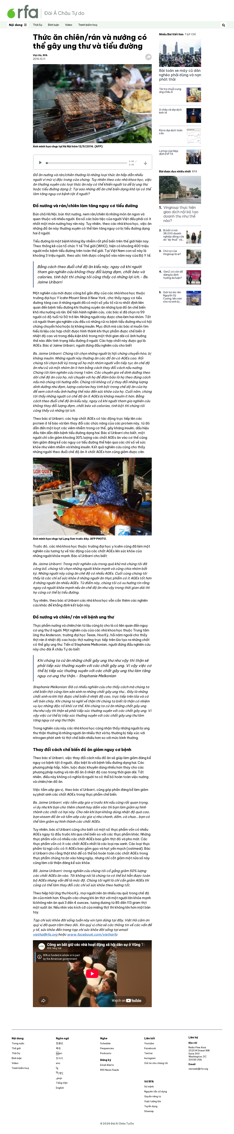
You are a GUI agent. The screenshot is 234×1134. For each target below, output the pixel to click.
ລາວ (58, 1063)
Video (68, 25)
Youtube (149, 1043)
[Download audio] (145, 163)
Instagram (150, 1058)
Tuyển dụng (150, 1106)
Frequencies (107, 1048)
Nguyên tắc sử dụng (155, 1091)
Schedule (105, 1043)
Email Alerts (107, 1064)
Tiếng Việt (62, 1082)
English (60, 1087)
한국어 (59, 1058)
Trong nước (18, 1043)
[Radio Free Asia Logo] (45, 11)
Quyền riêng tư (152, 1096)
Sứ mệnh (149, 1086)
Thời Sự (37, 25)
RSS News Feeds (109, 1069)
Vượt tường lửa (152, 1101)
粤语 (58, 1048)
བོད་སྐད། (59, 1072)
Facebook (150, 1048)
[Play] (41, 163)
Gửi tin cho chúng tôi (156, 1063)
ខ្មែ (57, 1068)
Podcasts (105, 1053)
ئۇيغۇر (59, 1077)
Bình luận (53, 25)
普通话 (59, 1043)
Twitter (148, 1053)
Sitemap (149, 1111)
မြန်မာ (59, 1053)
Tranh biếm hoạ (87, 25)
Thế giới (16, 1048)
